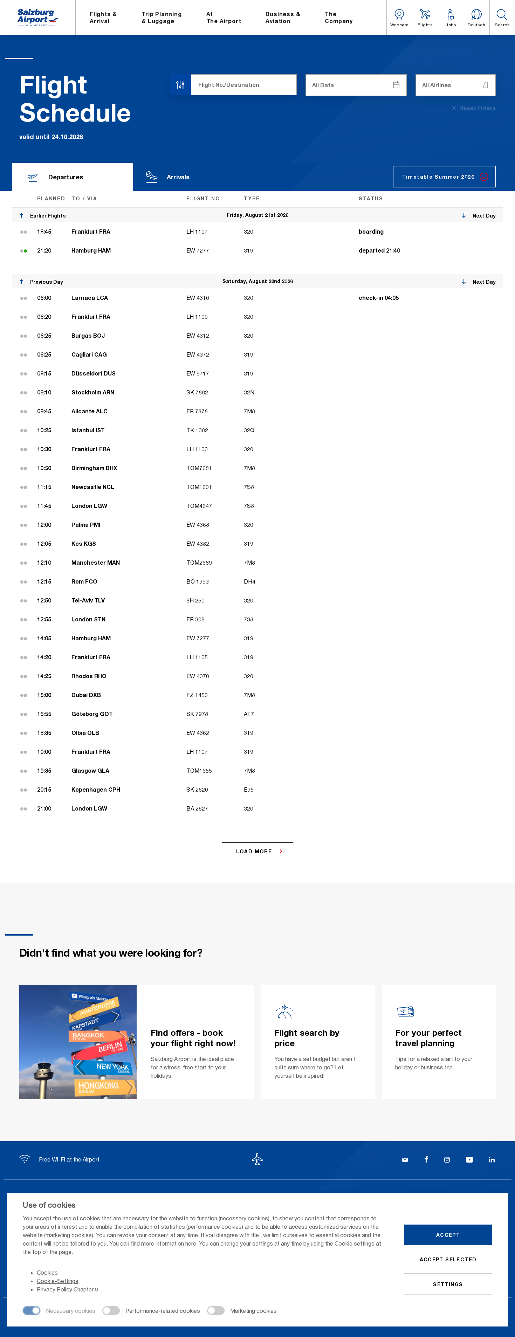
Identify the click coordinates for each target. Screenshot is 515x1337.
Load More (254, 851)
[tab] (72, 177)
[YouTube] (469, 1160)
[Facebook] (426, 1160)
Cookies (47, 1272)
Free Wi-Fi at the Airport (68, 1159)
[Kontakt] (405, 1160)
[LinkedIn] (492, 1160)
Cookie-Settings (57, 1280)
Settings (448, 1284)
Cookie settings (355, 1243)
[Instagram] (447, 1160)
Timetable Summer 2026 (438, 177)
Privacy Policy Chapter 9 (67, 1289)
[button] (502, 17)
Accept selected (448, 1259)
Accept (448, 1235)
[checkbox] (59, 1311)
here (190, 1243)
